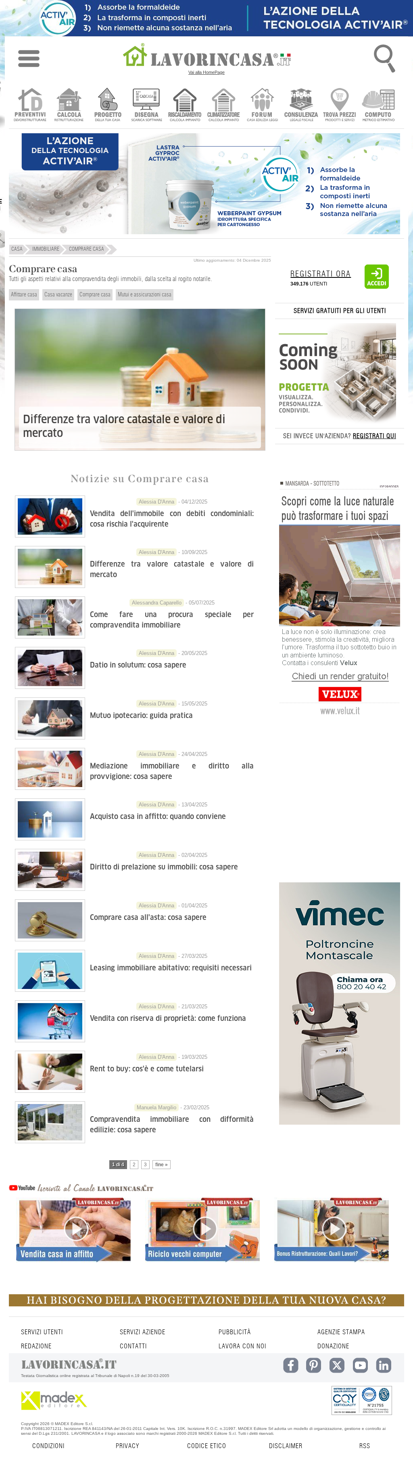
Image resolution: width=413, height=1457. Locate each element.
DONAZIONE (333, 1346)
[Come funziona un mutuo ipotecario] (50, 737)
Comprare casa (95, 295)
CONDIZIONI (48, 1446)
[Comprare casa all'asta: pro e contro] (50, 939)
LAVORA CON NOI (242, 1346)
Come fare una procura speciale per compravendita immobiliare (172, 620)
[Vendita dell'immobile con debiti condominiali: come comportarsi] (50, 535)
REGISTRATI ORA (320, 274)
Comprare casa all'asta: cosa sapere (148, 917)
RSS (364, 1446)
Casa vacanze (58, 295)
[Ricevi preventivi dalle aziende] (30, 105)
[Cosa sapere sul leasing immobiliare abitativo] (50, 989)
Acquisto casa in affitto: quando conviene (158, 816)
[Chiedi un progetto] (107, 105)
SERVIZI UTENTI (42, 1332)
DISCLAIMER (285, 1446)
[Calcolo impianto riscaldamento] (184, 105)
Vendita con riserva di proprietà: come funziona (168, 1018)
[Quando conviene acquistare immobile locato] (50, 838)
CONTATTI (133, 1346)
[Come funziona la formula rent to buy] (50, 1090)
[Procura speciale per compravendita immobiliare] (50, 636)
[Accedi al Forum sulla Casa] (262, 105)
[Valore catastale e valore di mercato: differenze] (50, 585)
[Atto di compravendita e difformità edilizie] (50, 1141)
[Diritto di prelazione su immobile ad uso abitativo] (50, 888)
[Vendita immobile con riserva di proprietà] (50, 1040)
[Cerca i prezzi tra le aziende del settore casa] (339, 105)
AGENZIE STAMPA (341, 1332)
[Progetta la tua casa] (206, 1305)
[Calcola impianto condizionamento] (223, 105)
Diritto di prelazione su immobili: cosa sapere (164, 866)
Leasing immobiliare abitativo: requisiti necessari (171, 967)
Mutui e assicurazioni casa (144, 295)
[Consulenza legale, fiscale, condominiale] (301, 105)
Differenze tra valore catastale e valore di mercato (124, 426)
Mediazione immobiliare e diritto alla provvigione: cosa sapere (172, 771)
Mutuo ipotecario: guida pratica (141, 715)
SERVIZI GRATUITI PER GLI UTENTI (340, 311)
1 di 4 (118, 1164)
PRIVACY (127, 1446)
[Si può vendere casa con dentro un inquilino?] (73, 1244)
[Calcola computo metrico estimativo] (378, 105)
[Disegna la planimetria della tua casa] (146, 105)
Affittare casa (24, 295)
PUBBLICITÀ (235, 1332)
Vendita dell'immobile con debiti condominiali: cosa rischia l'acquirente (172, 519)
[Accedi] (377, 287)
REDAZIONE (36, 1346)
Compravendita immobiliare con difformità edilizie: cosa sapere (172, 1124)
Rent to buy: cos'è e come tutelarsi (147, 1068)
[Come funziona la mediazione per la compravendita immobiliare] (50, 787)
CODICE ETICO (206, 1446)
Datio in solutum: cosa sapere (138, 665)
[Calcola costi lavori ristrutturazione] (68, 105)
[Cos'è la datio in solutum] (50, 686)
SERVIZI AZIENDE (142, 1332)
